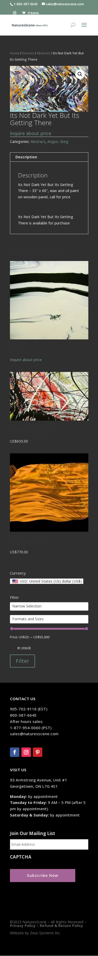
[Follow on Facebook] (14, 752)
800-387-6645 (23, 715)
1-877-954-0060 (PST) (30, 727)
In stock (24, 647)
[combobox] (46, 581)
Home (14, 53)
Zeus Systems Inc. (45, 932)
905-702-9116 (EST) (28, 708)
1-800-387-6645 (26, 4)
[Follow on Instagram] (26, 752)
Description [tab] (26, 156)
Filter (22, 660)
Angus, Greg (57, 141)
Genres (28, 53)
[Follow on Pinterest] (37, 752)
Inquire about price (30, 133)
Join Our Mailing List (32, 833)
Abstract (43, 53)
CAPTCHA (20, 857)
